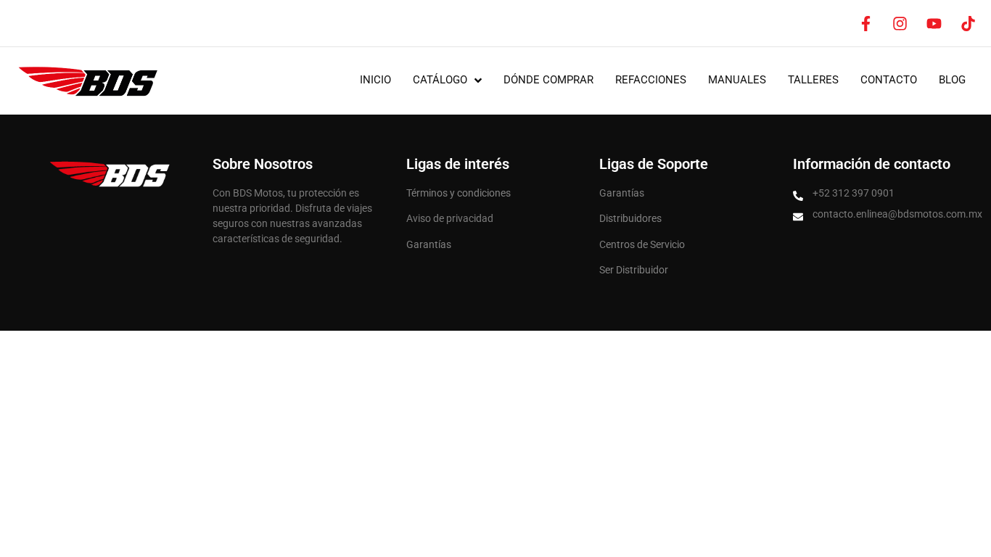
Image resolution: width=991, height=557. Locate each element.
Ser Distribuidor (633, 270)
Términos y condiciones (458, 193)
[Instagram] (899, 23)
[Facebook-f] (865, 23)
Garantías (428, 244)
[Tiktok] (968, 23)
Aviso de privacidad (449, 218)
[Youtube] (933, 23)
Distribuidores (630, 218)
